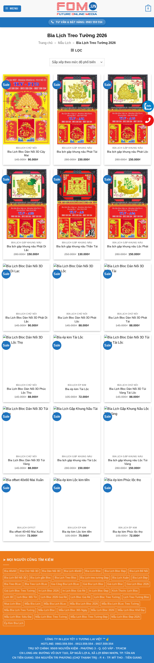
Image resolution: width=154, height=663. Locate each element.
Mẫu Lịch (64, 43)
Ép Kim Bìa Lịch (13, 623)
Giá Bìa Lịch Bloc (93, 584)
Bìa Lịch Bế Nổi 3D (15, 577)
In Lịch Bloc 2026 (48, 590)
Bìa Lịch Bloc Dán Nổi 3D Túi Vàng (26, 462)
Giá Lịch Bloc (115, 584)
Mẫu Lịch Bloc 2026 (102, 610)
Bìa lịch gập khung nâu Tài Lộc (77, 460)
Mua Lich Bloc (12, 603)
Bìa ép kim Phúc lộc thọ (128, 531)
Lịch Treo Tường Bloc (136, 597)
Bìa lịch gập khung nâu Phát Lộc (127, 151)
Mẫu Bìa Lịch (32, 603)
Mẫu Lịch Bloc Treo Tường (51, 616)
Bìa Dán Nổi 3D (51, 571)
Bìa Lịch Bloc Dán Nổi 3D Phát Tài (127, 319)
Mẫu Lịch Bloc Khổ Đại (131, 610)
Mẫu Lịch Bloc (46, 610)
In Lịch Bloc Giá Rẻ (74, 590)
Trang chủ (45, 43)
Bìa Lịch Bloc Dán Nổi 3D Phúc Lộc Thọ (26, 390)
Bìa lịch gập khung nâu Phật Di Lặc (26, 248)
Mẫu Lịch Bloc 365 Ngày (73, 610)
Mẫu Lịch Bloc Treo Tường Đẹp (89, 616)
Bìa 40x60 (10, 571)
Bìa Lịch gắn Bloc (40, 577)
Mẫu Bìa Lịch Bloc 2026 (84, 603)
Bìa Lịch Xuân (120, 577)
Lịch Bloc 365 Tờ (27, 597)
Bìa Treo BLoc (12, 584)
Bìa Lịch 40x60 (72, 571)
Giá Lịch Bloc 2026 (138, 584)
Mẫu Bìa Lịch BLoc (55, 603)
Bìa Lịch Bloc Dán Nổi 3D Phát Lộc (77, 319)
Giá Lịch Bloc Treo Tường (19, 590)
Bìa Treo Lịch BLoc (36, 584)
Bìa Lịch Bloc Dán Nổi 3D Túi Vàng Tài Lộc (127, 390)
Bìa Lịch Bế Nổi (139, 571)
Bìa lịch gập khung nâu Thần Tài (77, 246)
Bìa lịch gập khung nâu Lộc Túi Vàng (127, 462)
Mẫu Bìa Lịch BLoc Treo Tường (120, 603)
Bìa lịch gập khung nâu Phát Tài (77, 151)
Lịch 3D (8, 597)
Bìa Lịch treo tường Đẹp (94, 577)
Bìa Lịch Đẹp (140, 577)
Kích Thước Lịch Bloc (125, 590)
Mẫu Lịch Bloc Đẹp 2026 (125, 616)
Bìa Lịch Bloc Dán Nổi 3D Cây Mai (26, 153)
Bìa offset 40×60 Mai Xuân (26, 531)
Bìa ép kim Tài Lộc (77, 389)
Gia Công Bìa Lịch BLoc (65, 584)
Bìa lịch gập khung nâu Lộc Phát (127, 246)
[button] (12, 8)
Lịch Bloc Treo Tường (107, 597)
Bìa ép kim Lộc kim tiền (77, 531)
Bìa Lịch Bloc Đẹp (115, 571)
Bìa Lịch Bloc (93, 571)
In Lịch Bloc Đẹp (98, 590)
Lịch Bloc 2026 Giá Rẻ (54, 597)
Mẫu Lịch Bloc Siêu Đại (17, 616)
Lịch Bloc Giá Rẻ (80, 597)
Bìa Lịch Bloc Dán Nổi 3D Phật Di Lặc (26, 319)
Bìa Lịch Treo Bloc (65, 577)
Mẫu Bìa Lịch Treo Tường (19, 610)
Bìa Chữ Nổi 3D (29, 571)
